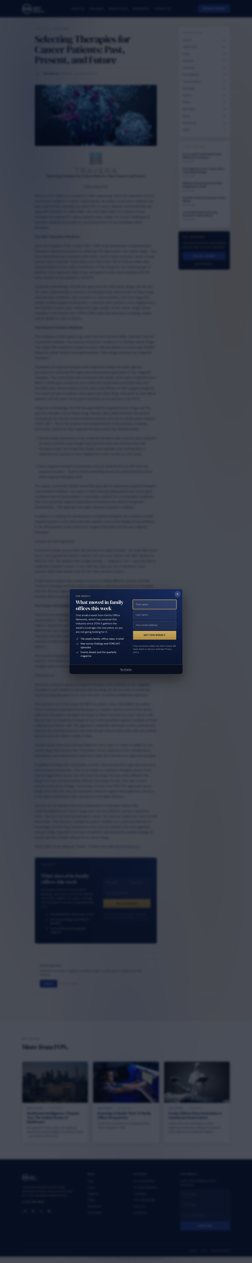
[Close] (178, 594)
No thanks (126, 669)
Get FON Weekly (154, 635)
